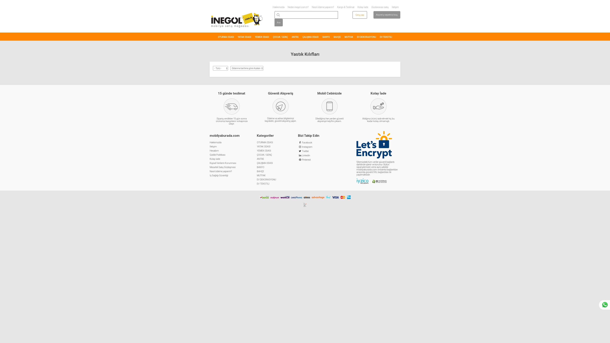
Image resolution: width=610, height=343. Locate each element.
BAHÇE (337, 37)
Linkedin (306, 155)
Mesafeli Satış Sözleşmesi (223, 167)
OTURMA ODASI (226, 37)
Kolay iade (215, 159)
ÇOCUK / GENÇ (280, 37)
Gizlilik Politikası (217, 155)
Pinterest (306, 159)
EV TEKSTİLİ (386, 37)
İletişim (213, 146)
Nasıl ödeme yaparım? (221, 171)
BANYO (326, 37)
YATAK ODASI (244, 37)
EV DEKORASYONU (366, 37)
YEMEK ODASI (262, 37)
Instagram (307, 147)
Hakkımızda (215, 142)
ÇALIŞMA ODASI (310, 37)
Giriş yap (360, 15)
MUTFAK (349, 37)
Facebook (307, 142)
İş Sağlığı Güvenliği (219, 175)
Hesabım (214, 150)
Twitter (305, 151)
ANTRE (295, 37)
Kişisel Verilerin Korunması (223, 163)
